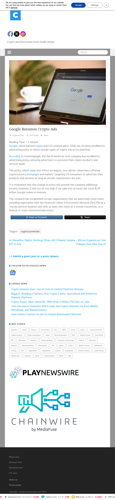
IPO (53, 345)
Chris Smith (33, 135)
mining (13, 351)
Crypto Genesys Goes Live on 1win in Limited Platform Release (47, 289)
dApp (48, 335)
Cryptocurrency (16, 335)
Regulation (33, 351)
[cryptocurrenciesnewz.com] (15, 15)
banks (24, 330)
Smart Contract (84, 351)
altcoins (14, 330)
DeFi (73, 335)
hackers (14, 345)
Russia (57, 351)
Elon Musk (99, 335)
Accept (78, 5)
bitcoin (33, 330)
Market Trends (84, 345)
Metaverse (98, 345)
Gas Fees (92, 340)
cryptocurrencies (30, 231)
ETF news (13, 473)
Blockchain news (16, 467)
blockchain (45, 330)
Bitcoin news (14, 457)
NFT (22, 351)
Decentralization (60, 335)
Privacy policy (15, 485)
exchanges (33, 174)
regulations (46, 351)
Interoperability (28, 345)
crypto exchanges (34, 335)
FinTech (81, 340)
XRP (69, 356)
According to (16, 156)
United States (49, 356)
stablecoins (15, 356)
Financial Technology (66, 340)
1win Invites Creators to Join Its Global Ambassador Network (46, 314)
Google (13, 146)
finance (33, 340)
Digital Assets (85, 335)
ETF (12, 340)
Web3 (61, 356)
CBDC (64, 330)
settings (14, 7)
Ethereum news (15, 462)
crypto (39, 146)
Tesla (37, 356)
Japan (61, 345)
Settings (94, 5)
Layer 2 (71, 345)
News (46, 135)
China (73, 330)
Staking (27, 356)
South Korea (99, 351)
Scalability (69, 351)
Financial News (47, 340)
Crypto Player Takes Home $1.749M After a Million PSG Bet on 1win (50, 301)
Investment (42, 345)
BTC (55, 330)
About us (13, 479)
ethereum (22, 340)
